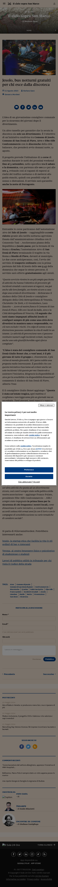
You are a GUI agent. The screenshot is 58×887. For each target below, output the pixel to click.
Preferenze (29, 470)
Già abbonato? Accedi (29, 482)
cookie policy (34, 435)
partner (39, 449)
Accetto (29, 476)
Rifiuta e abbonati (46, 405)
